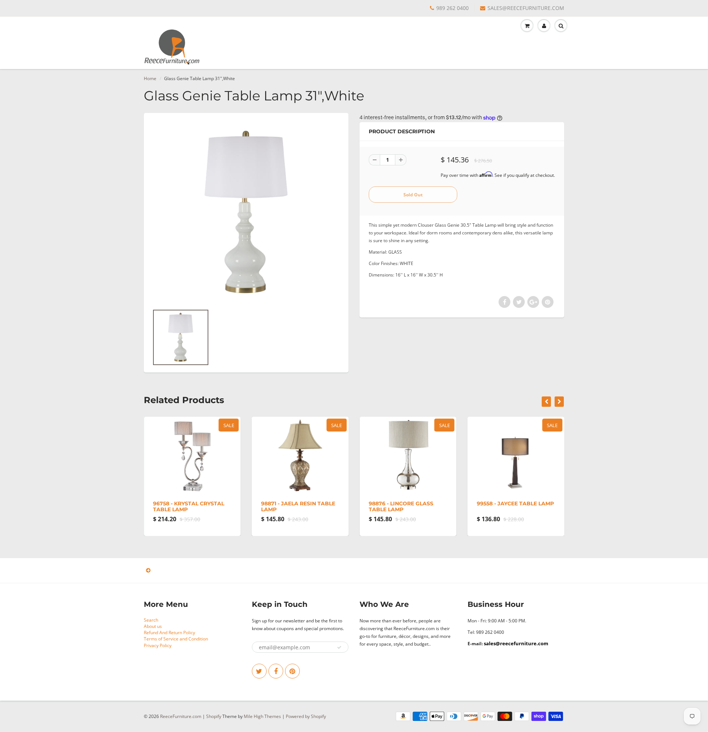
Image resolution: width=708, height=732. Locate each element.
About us (153, 626)
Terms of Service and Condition (176, 639)
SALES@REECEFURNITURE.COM (525, 7)
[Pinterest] (292, 671)
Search (151, 620)
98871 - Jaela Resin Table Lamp (298, 506)
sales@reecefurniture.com (516, 643)
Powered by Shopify (306, 716)
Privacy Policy (157, 645)
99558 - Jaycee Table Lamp (515, 503)
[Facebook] (275, 671)
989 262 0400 (452, 7)
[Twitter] (259, 671)
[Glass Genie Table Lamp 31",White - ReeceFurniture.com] (246, 212)
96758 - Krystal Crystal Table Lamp (188, 506)
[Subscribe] (339, 647)
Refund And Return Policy (169, 632)
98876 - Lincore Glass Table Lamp (401, 506)
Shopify (213, 716)
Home (150, 78)
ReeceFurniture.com (180, 716)
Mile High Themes (262, 716)
